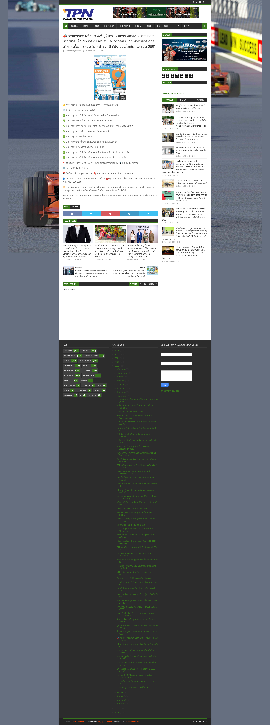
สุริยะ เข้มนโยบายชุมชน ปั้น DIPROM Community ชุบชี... (133, 447)
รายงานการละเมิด (170, 391)
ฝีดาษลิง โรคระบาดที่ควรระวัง (130, 412)
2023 (117, 362)
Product (86, 385)
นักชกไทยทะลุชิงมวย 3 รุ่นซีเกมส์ (131, 525)
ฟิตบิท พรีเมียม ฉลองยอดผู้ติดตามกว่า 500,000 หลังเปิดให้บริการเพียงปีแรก (191, 150)
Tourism (96, 25)
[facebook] (193, 2)
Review (186, 25)
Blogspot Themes (105, 722)
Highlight (69, 366)
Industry (68, 380)
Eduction (68, 395)
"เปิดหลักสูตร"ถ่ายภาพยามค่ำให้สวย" (132, 687)
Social (85, 25)
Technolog (82, 390)
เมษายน (121, 692)
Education (68, 375)
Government (69, 356)
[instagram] (206, 2)
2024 (117, 358)
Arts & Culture (91, 356)
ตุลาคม (120, 377)
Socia (66, 390)
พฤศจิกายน (122, 373)
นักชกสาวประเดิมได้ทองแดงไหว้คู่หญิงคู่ (134, 578)
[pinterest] (203, 2)
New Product (162, 25)
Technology (109, 25)
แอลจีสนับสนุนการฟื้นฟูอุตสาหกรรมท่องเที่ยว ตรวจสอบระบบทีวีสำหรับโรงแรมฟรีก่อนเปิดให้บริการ (191, 137)
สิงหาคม (121, 384)
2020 (117, 712)
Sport (149, 25)
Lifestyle (139, 25)
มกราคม (121, 704)
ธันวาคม (121, 369)
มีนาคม (120, 696)
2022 (117, 366)
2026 (117, 350)
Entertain (68, 371)
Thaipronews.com (132, 722)
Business (74, 25)
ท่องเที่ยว (84, 380)
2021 (117, 708)
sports (86, 366)
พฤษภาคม (121, 396)
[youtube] (200, 2)
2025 (117, 354)
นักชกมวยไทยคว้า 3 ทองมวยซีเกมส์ (132, 508)
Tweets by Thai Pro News (173, 93)
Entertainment (125, 25)
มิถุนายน (121, 392)
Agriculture (69, 385)
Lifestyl (92, 395)
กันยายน (121, 381)
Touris (97, 390)
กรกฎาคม (121, 388)
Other (174, 25)
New (99, 385)
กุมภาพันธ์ (122, 700)
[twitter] (196, 2)
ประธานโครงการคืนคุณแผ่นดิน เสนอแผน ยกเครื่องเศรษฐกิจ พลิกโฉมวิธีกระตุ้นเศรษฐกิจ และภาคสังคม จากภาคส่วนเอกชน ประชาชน (183, 252)
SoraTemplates (78, 722)
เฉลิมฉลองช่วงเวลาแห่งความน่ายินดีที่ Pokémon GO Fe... (133, 472)
